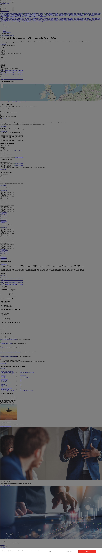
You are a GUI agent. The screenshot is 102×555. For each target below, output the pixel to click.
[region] (51, 551)
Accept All (87, 551)
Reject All (50, 551)
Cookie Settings (68, 551)
